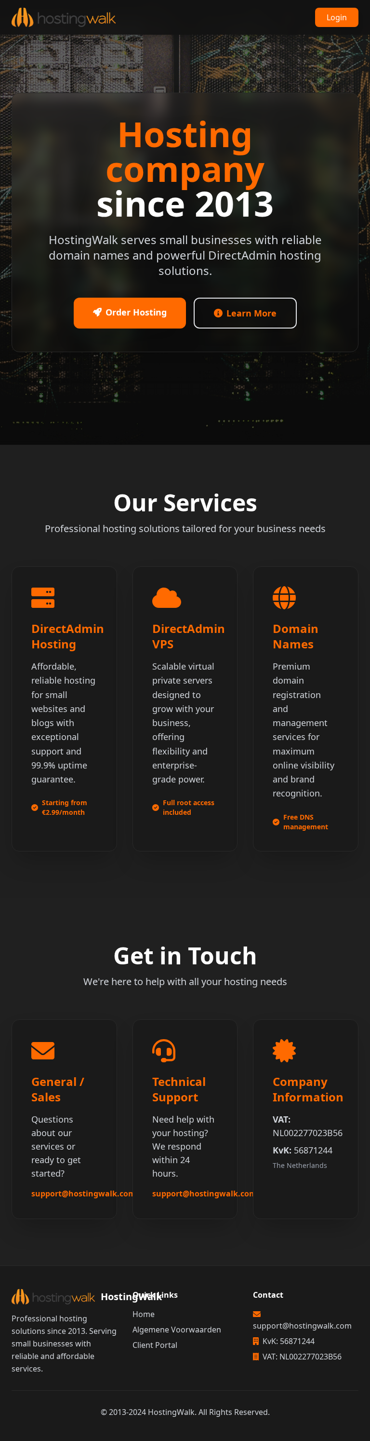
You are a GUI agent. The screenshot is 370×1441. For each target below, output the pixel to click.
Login (337, 17)
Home (143, 1314)
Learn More (251, 313)
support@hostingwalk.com (83, 1193)
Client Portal (154, 1345)
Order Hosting (136, 312)
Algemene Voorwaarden (176, 1329)
